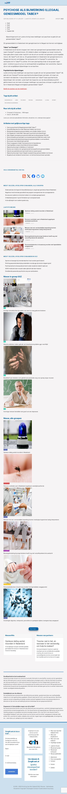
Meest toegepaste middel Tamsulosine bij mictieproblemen (24, 143)
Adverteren (54, 757)
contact (18, 718)
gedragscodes (49, 716)
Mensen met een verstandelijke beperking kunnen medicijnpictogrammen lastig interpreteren (31, 520)
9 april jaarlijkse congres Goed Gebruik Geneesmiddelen (22, 145)
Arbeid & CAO (7, 584)
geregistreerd (39, 100)
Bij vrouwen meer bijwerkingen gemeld (18, 141)
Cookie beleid (43, 788)
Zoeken (53, 767)
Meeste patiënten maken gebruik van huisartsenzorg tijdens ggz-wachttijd (25, 344)
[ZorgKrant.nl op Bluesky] (38, 176)
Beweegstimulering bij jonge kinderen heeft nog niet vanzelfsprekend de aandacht (28, 553)
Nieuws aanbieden (56, 754)
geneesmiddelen (8, 100)
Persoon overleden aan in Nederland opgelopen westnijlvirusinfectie (23, 486)
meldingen (23, 100)
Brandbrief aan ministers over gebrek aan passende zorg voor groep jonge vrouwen (28, 378)
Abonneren (11, 771)
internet (54, 100)
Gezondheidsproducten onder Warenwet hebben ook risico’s (24, 129)
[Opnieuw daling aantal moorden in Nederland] (17, 434)
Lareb (16, 100)
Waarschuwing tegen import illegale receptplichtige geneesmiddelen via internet (30, 153)
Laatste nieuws (55, 746)
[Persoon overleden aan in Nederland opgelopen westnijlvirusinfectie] (17, 468)
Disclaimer (17, 788)
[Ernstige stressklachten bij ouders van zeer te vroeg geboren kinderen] (17, 292)
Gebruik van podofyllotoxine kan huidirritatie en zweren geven (24, 151)
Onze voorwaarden (56, 759)
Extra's (53, 764)
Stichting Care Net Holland (28, 786)
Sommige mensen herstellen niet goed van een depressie (20, 411)
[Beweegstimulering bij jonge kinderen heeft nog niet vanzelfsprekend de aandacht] (17, 535)
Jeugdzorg (6, 551)
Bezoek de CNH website (33, 747)
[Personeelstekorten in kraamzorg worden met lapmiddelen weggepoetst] (17, 569)
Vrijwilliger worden (56, 742)
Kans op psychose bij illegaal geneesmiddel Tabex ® (21, 127)
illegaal (47, 100)
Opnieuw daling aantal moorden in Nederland (16, 452)
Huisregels (30, 788)
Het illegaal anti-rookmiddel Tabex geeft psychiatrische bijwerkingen (26, 133)
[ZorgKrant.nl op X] (28, 176)
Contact (53, 761)
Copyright (23, 788)
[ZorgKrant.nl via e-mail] (43, 176)
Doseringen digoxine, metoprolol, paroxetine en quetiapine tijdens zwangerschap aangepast (30, 620)
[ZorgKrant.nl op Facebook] (33, 176)
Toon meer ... (33, 629)
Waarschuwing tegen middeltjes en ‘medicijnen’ (20, 147)
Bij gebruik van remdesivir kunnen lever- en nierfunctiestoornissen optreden (28, 155)
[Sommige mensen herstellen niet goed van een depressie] (17, 393)
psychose (31, 100)
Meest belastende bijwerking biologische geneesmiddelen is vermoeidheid (28, 139)
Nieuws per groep (55, 748)
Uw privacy (50, 788)
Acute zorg (6, 483)
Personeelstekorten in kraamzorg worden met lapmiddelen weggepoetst (25, 587)
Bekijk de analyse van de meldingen (15, 89)
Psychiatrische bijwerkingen (11, 102)
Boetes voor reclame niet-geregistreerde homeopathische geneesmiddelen (28, 149)
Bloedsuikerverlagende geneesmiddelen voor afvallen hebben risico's (26, 131)
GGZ (62, 19)
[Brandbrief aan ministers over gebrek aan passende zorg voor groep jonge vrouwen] (17, 360)
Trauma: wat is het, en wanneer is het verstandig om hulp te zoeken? (48, 643)
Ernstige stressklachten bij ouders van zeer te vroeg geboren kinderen (24, 310)
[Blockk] (7, 2)
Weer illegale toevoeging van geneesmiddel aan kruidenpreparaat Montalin (28, 135)
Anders (5, 450)
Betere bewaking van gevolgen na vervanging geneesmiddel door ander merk (28, 137)
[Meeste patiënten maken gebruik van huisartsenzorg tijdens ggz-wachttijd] (17, 326)
